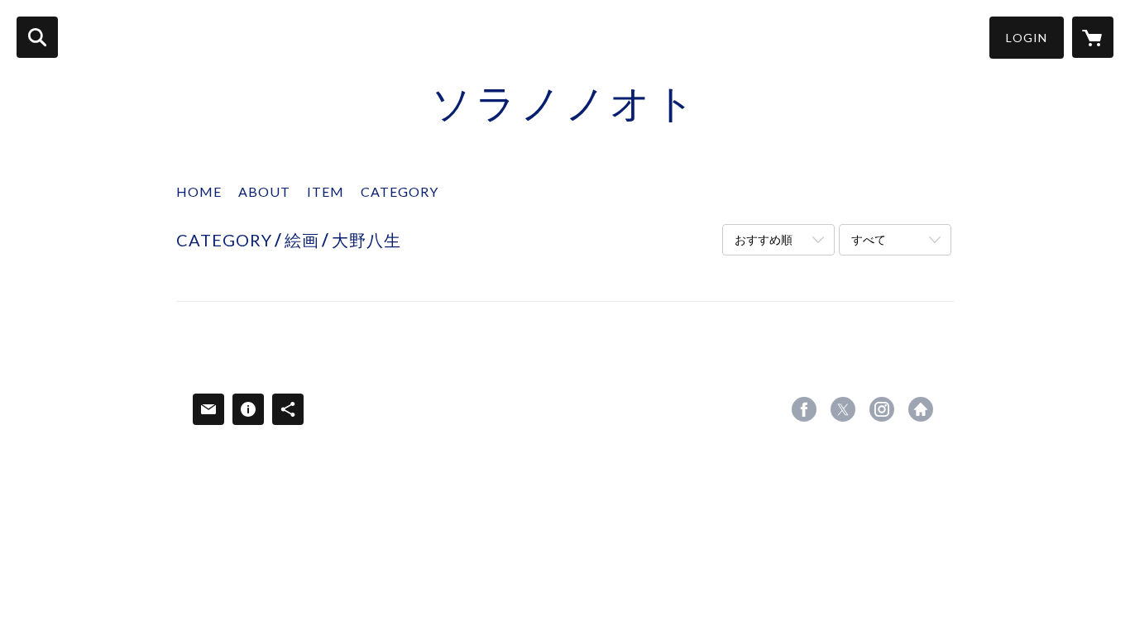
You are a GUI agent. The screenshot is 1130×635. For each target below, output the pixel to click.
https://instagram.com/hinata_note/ (881, 409)
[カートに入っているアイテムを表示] (1092, 37)
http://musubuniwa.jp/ (920, 409)
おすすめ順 (763, 239)
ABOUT (264, 191)
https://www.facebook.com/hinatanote (804, 409)
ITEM (325, 191)
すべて (868, 239)
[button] (1026, 38)
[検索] (37, 37)
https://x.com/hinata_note (843, 409)
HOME (199, 191)
